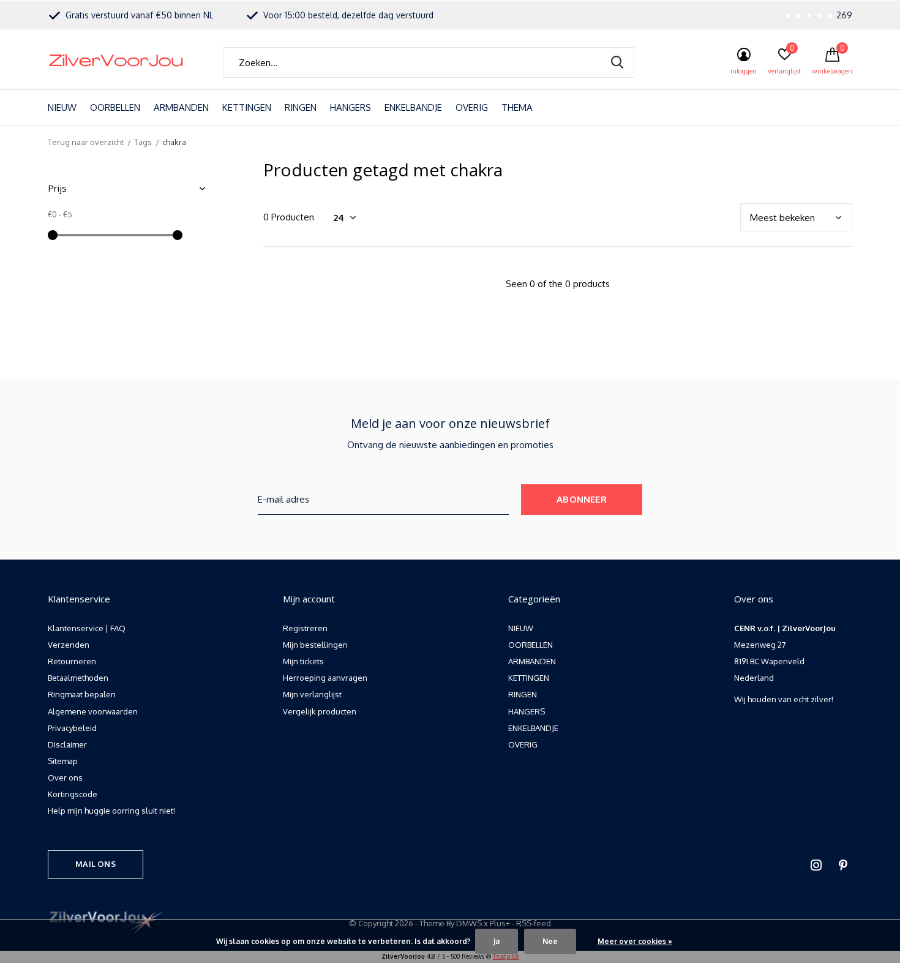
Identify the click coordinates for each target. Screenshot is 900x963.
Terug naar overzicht (86, 142)
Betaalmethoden (78, 678)
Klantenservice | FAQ (87, 628)
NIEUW (62, 107)
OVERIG (472, 107)
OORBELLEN (115, 107)
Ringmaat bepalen (82, 694)
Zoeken (617, 62)
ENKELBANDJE (413, 107)
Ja (496, 941)
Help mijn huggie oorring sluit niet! (111, 810)
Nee (550, 941)
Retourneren (72, 661)
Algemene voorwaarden (93, 711)
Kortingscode (72, 794)
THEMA (517, 107)
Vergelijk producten (319, 711)
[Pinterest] (843, 865)
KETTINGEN (246, 107)
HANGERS (350, 107)
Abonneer (582, 499)
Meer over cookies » (635, 941)
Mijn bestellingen (315, 645)
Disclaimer (67, 744)
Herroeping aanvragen (325, 678)
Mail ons (95, 864)
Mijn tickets (303, 661)
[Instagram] (816, 865)
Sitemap (63, 761)
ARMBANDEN (181, 107)
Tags (143, 142)
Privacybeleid (72, 728)
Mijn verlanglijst (312, 694)
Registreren (305, 628)
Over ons (65, 777)
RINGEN (301, 107)
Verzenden (68, 645)
